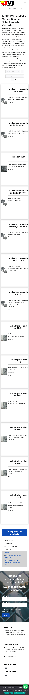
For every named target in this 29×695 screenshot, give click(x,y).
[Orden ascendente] (22, 71)
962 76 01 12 (9, 654)
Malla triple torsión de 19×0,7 (18, 462)
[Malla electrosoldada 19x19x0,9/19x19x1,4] (4, 236)
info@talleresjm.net (11, 656)
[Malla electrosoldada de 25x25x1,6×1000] (4, 202)
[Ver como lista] (15, 79)
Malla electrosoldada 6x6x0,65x (18, 293)
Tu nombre (5, 596)
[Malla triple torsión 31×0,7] (4, 371)
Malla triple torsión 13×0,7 (18, 496)
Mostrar (11, 76)
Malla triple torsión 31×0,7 (18, 360)
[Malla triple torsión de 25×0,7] (4, 439)
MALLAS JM (6, 552)
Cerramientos (8, 549)
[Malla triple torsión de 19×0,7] (4, 473)
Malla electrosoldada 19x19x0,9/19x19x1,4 (18, 225)
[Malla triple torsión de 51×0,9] (4, 338)
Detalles (11, 102)
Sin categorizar (8, 540)
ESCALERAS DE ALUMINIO (10, 546)
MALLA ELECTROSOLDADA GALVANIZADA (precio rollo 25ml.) (12, 563)
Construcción (8, 543)
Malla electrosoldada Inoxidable (18, 90)
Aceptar (7, 692)
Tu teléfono (5, 602)
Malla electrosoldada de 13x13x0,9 (18, 259)
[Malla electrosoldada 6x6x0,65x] (4, 304)
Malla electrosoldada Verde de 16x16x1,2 (18, 124)
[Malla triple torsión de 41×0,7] (4, 405)
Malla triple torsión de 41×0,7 (18, 394)
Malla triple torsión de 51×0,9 (18, 327)
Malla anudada (18, 156)
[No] (27, 690)
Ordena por (10, 71)
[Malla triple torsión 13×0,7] (4, 507)
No (11, 692)
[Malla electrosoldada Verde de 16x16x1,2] (4, 135)
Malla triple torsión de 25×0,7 (18, 428)
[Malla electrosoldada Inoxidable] (4, 101)
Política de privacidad (20, 692)
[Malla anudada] (4, 169)
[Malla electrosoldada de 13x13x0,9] (4, 270)
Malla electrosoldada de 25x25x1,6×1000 (18, 191)
